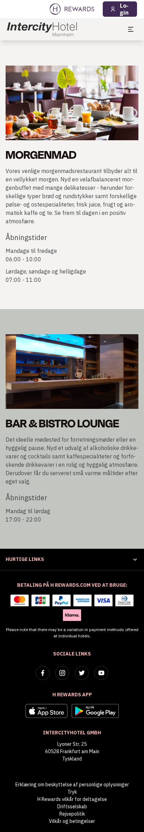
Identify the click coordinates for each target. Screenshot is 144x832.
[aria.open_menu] (130, 29)
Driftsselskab (72, 806)
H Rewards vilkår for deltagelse (72, 799)
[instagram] (62, 673)
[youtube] (101, 673)
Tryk (72, 792)
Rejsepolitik (72, 814)
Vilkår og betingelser (72, 821)
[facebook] (43, 673)
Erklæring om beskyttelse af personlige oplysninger (72, 784)
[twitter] (82, 673)
